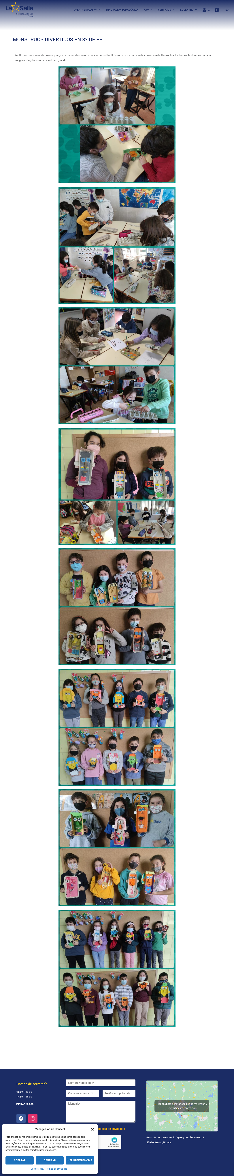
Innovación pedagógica (122, 9)
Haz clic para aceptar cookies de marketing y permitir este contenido (182, 1106)
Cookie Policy (37, 1169)
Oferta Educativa (85, 9)
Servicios (164, 9)
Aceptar (20, 1160)
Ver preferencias (80, 1160)
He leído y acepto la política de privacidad (98, 1129)
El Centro (187, 9)
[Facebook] (21, 1118)
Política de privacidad (56, 1169)
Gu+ (146, 9)
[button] (92, 1129)
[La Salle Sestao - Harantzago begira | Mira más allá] (19, 9)
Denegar (50, 1160)
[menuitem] (226, 9)
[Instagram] (32, 1118)
